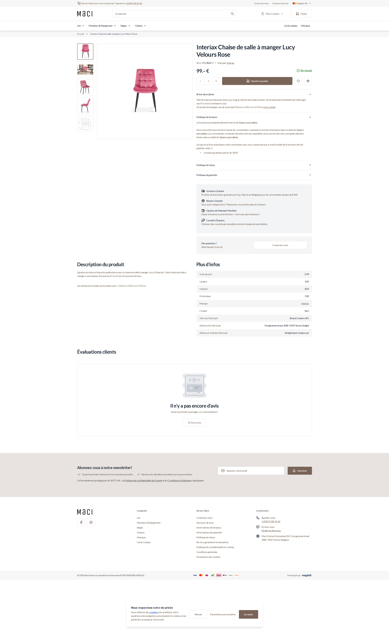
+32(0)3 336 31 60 (271, 521)
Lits (79, 25)
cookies (153, 612)
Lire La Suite (269, 107)
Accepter (248, 614)
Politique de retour (205, 537)
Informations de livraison (208, 527)
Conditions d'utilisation (179, 480)
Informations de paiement (209, 532)
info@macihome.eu (271, 530)
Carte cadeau (290, 25)
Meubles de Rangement (100, 25)
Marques (305, 25)
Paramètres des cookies (208, 556)
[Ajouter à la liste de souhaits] (298, 81)
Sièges (123, 25)
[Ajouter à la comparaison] (308, 81)
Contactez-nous (261, 3)
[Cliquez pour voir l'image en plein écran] (145, 91)
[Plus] (216, 81)
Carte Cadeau (144, 542)
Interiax (230, 62)
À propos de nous (281, 3)
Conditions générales (207, 551)
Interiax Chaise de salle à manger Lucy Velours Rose (113, 34)
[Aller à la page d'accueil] (84, 14)
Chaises (139, 25)
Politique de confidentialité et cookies (215, 547)
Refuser (198, 614)
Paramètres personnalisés (223, 614)
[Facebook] (81, 522)
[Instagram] (91, 522)
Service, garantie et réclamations (212, 542)
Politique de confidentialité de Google (143, 480)
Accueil (80, 34)
